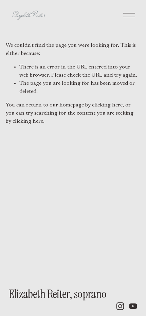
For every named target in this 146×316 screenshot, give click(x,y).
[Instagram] (120, 306)
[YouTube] (133, 306)
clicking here (107, 105)
